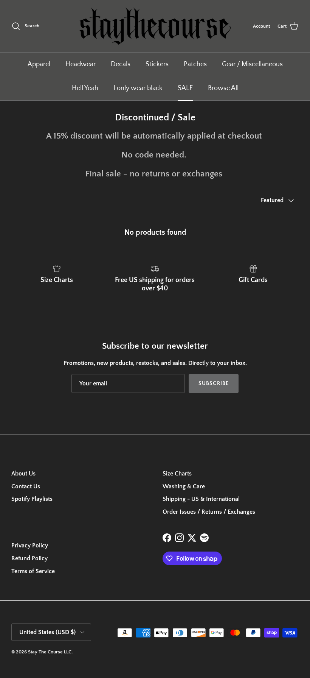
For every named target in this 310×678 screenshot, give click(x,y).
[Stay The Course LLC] (155, 26)
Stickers (157, 64)
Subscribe (213, 383)
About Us (23, 473)
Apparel (39, 64)
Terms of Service (33, 571)
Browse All (223, 88)
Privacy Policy (29, 545)
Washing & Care (184, 486)
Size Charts (177, 473)
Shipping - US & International (201, 499)
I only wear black (138, 88)
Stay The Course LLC (49, 652)
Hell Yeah (85, 88)
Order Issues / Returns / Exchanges (209, 511)
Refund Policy (29, 558)
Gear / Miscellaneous (252, 64)
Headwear (80, 64)
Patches (195, 64)
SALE (185, 88)
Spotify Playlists (32, 499)
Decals (120, 64)
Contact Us (25, 486)
